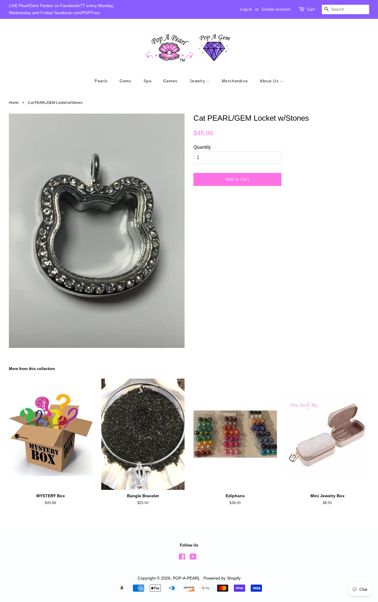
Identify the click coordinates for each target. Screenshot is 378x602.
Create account (276, 9)
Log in (246, 9)
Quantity (202, 147)
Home (14, 103)
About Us (270, 81)
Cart (311, 9)
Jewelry (198, 81)
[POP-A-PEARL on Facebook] (182, 558)
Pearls (101, 81)
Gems (125, 81)
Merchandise (235, 81)
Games (170, 81)
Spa (147, 81)
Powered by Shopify (222, 578)
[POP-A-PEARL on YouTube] (193, 558)
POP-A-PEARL (187, 578)
